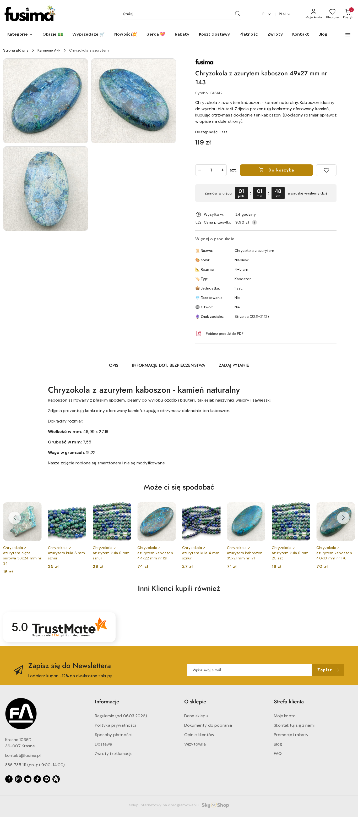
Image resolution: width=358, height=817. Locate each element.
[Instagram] (18, 779)
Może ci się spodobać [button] (179, 487)
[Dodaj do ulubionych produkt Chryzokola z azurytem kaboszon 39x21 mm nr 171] (259, 508)
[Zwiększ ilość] (222, 170)
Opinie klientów (199, 734)
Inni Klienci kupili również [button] (179, 588)
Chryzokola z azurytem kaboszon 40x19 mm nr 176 (334, 552)
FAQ (278, 753)
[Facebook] (9, 779)
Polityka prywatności (115, 725)
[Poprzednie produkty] (14, 517)
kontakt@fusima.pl (23, 755)
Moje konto (285, 716)
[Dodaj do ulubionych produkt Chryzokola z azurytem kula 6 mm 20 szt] (304, 508)
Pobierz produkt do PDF (224, 333)
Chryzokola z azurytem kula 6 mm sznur (111, 552)
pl (264, 13)
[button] (20, 34)
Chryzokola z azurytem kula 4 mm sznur (200, 552)
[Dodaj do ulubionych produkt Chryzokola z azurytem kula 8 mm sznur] (80, 508)
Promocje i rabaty (291, 734)
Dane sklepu (196, 716)
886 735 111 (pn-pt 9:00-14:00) (35, 765)
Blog (278, 744)
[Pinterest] (46, 779)
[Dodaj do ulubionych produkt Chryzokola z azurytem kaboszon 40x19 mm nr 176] (349, 508)
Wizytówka (195, 744)
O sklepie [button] (195, 701)
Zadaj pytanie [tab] (234, 365)
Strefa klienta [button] (289, 701)
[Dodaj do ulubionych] (326, 170)
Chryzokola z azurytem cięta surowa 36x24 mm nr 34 (22, 555)
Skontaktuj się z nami (294, 725)
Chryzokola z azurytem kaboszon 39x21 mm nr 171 (245, 552)
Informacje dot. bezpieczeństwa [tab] (168, 365)
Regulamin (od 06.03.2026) (121, 716)
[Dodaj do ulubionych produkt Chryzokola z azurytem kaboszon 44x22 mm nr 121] (170, 508)
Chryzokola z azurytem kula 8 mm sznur (66, 552)
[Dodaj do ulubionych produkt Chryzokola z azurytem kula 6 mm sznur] (125, 508)
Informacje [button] (107, 701)
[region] (266, 193)
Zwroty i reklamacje (114, 753)
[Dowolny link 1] (56, 779)
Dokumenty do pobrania (208, 725)
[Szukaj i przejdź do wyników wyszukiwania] (237, 14)
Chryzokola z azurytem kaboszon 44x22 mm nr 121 (155, 552)
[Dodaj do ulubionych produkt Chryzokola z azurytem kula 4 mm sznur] (215, 508)
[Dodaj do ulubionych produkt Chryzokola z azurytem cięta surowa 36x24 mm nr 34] (36, 508)
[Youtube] (27, 779)
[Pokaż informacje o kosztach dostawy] (254, 222)
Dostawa (103, 744)
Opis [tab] (113, 365)
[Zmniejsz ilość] (199, 170)
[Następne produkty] (343, 517)
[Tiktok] (37, 779)
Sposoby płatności (113, 734)
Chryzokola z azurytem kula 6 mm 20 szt (290, 552)
